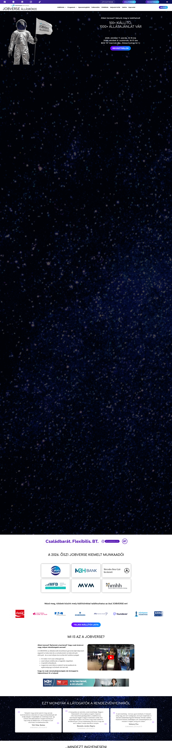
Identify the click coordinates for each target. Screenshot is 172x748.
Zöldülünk (104, 7)
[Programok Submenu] (76, 7)
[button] (161, 720)
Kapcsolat (131, 7)
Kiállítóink (60, 7)
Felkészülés (95, 7)
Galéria (124, 7)
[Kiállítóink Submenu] (65, 7)
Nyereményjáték (84, 7)
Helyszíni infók (115, 7)
